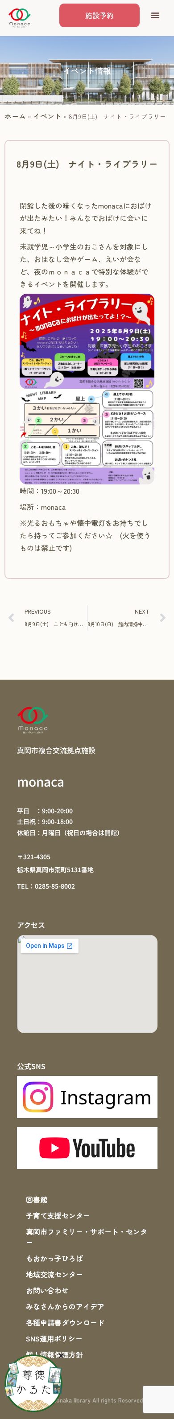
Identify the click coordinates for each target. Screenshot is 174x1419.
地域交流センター (54, 1274)
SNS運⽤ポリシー (54, 1338)
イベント (47, 116)
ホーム (15, 116)
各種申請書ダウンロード (65, 1322)
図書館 (36, 1199)
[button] (155, 15)
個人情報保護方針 (54, 1354)
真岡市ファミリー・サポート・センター (86, 1236)
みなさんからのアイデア (65, 1306)
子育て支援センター (58, 1215)
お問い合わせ (47, 1290)
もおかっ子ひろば (54, 1258)
